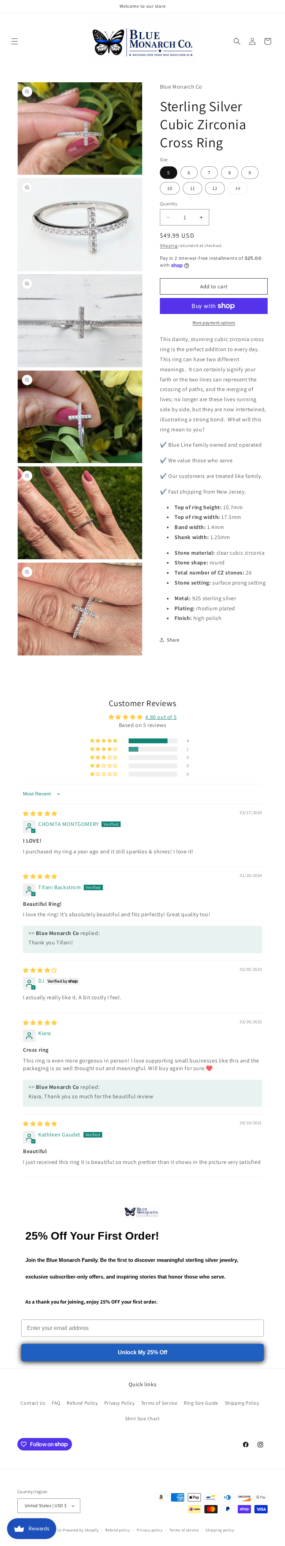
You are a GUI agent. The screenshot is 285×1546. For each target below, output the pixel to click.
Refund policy (117, 1530)
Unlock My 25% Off (142, 1352)
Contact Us (33, 1403)
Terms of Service (159, 1403)
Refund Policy (82, 1403)
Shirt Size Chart (142, 1418)
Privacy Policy (119, 1403)
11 (192, 188)
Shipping (169, 245)
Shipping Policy (242, 1403)
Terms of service (183, 1530)
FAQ (56, 1403)
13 (241, 190)
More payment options (214, 322)
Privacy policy (150, 1530)
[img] (40, 813)
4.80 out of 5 (161, 717)
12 (215, 188)
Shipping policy (219, 1530)
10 (169, 188)
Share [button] (173, 640)
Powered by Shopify (81, 1530)
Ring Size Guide (201, 1403)
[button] (14, 41)
